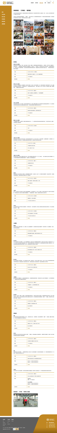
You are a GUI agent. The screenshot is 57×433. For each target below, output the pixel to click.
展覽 (2, 12)
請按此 (29, 79)
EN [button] (46, 1)
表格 (7, 422)
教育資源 (4, 425)
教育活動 (3, 16)
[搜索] (53, 1)
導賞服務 (3, 19)
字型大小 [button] (51, 1)
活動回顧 (3, 23)
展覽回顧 (3, 21)
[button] (32, 2)
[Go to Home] (8, 2)
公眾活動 (3, 14)
